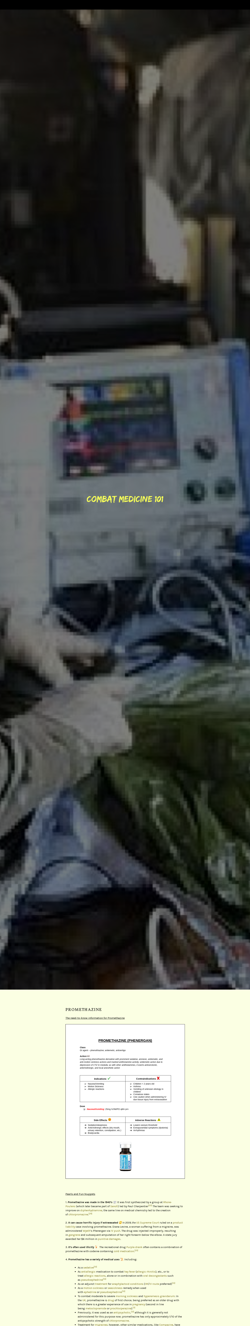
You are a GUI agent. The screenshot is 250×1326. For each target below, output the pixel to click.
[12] (132, 1312)
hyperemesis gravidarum (159, 1296)
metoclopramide (96, 1308)
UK (84, 1300)
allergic (141, 1271)
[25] (136, 1250)
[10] (95, 1267)
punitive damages (109, 1239)
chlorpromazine (78, 1214)
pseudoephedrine (92, 1279)
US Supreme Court (147, 1222)
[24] (90, 1213)
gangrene (74, 1234)
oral (145, 1275)
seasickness (115, 1288)
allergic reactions (95, 1275)
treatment (101, 1283)
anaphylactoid (120, 1283)
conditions (136, 1283)
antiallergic (88, 1271)
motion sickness (93, 1288)
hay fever (129, 1271)
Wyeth (86, 1230)
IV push (115, 1230)
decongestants (158, 1275)
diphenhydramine (91, 1210)
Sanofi (114, 1206)
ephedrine (90, 1292)
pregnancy (138, 1304)
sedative (88, 1267)
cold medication (124, 1251)
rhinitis (151, 1271)
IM (146, 1283)
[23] (150, 1205)
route (155, 1283)
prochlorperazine (120, 1308)
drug (111, 1300)
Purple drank (134, 1247)
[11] (134, 1307)
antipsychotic (122, 1312)
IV (150, 1283)
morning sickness (127, 1296)
